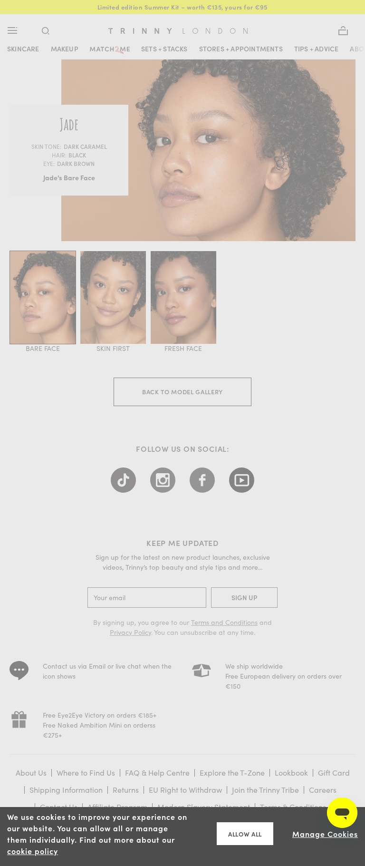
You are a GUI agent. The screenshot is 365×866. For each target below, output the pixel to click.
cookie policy (32, 851)
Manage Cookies (325, 833)
